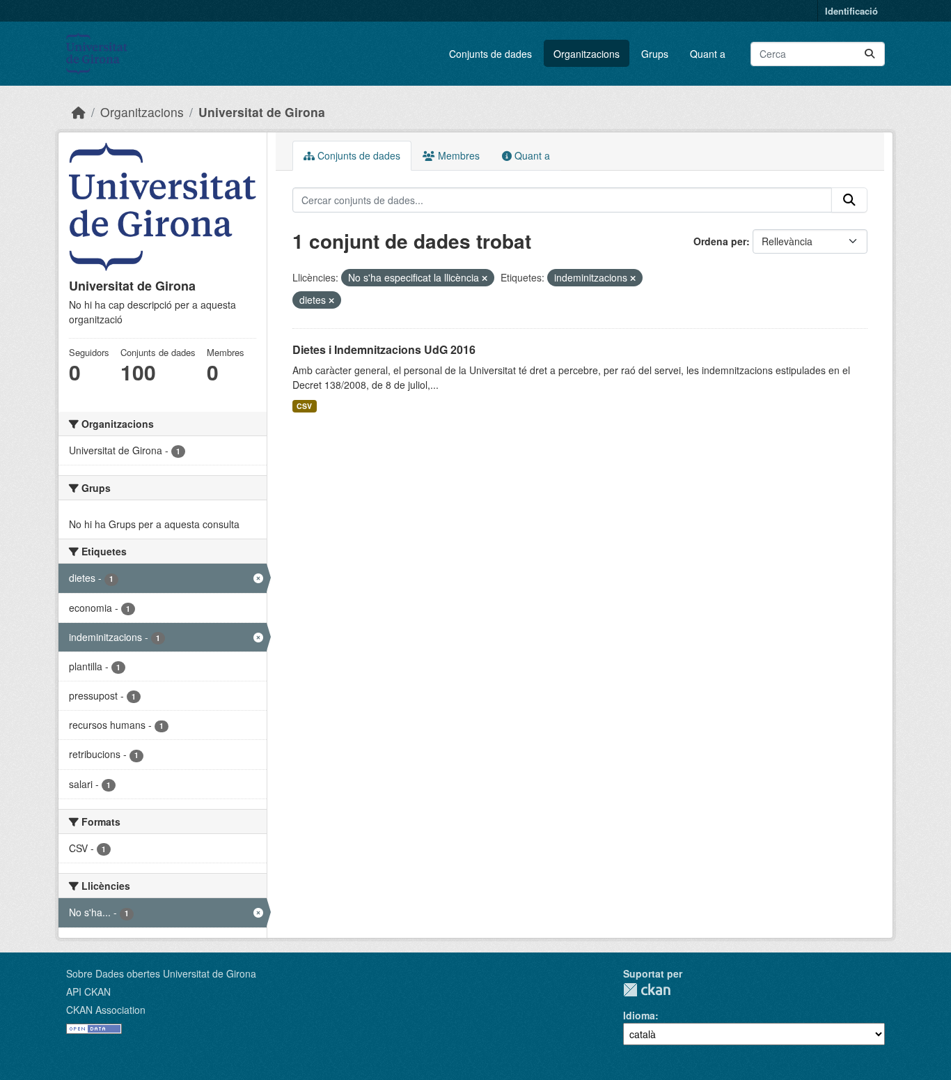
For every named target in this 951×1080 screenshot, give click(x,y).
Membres (457, 155)
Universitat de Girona (261, 112)
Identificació (851, 10)
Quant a (707, 54)
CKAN (646, 989)
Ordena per (719, 241)
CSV (304, 406)
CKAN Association (106, 1010)
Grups (654, 54)
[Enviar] (869, 54)
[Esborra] (484, 278)
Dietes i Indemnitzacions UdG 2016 (383, 349)
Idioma (639, 1015)
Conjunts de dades (490, 54)
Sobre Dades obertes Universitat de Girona (161, 973)
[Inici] (79, 112)
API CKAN (88, 991)
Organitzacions (586, 54)
